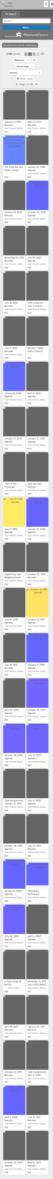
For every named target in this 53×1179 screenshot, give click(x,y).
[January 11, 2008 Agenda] (37, 648)
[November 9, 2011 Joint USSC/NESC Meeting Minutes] (37, 964)
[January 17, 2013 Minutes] (14, 105)
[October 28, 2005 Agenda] (14, 828)
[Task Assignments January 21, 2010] (14, 783)
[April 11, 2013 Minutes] (37, 105)
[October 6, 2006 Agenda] (14, 874)
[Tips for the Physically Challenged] (14, 467)
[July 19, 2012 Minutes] (14, 648)
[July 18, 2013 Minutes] (14, 286)
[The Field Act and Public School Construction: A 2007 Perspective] (14, 150)
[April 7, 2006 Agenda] (14, 1100)
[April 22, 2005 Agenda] (14, 693)
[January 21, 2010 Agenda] (14, 421)
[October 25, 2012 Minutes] (37, 557)
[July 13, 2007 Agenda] (37, 738)
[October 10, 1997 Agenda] (37, 602)
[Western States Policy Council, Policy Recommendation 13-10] (37, 331)
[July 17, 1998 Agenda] (14, 512)
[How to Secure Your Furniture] (37, 286)
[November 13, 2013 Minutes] (14, 240)
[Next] (36, 84)
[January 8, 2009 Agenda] (14, 376)
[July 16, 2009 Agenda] (37, 240)
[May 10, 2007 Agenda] (37, 1145)
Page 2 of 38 (26, 84)
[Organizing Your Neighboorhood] (14, 557)
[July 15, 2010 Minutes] (37, 828)
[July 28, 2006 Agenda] (14, 919)
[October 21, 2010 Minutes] (14, 1055)
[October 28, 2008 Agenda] (14, 738)
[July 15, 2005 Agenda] (14, 602)
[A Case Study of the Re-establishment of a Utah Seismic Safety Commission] (14, 964)
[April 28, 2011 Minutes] (14, 1009)
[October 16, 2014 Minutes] (14, 195)
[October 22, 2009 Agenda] (37, 195)
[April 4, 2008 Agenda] (37, 376)
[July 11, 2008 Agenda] (37, 783)
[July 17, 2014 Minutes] (14, 331)
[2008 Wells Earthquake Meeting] (37, 874)
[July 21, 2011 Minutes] (37, 1100)
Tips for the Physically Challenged (10, 486)
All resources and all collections (20, 45)
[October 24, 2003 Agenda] (14, 1145)
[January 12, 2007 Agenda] (37, 421)
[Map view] (42, 54)
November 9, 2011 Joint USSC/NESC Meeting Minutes (37, 984)
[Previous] (17, 84)
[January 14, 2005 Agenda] (37, 150)
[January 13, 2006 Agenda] (37, 512)
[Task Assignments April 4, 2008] (37, 1055)
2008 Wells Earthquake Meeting (33, 894)
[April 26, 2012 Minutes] (37, 467)
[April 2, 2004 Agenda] (37, 919)
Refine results (26, 78)
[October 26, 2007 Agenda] (37, 693)
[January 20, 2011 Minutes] (37, 1009)
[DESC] (34, 60)
